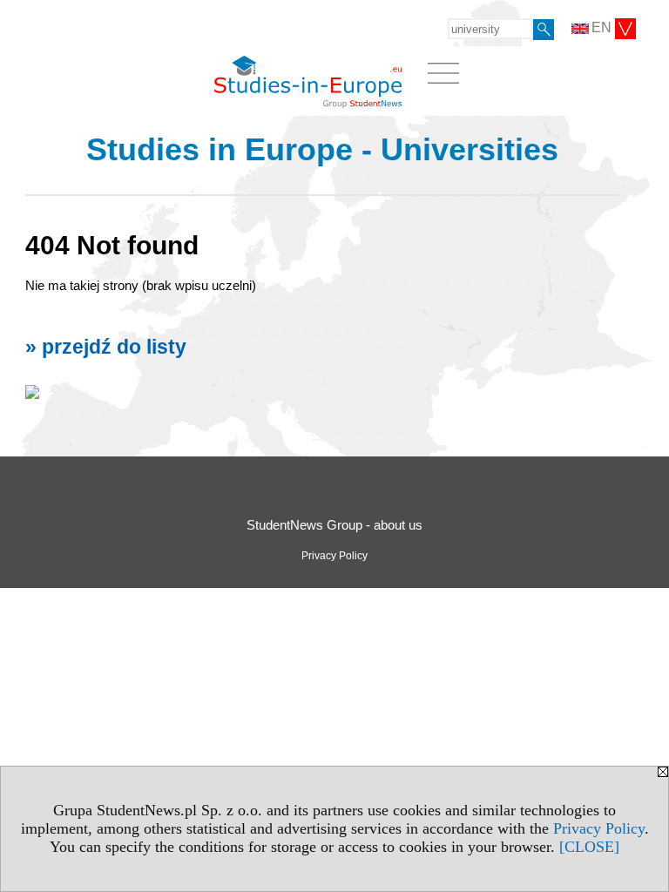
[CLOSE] (589, 846)
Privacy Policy (599, 828)
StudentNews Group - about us (334, 524)
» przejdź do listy (105, 347)
